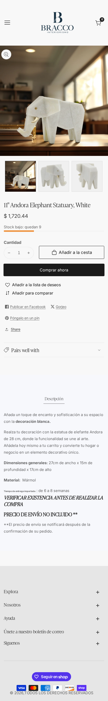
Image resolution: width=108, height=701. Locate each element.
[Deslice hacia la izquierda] (7, 176)
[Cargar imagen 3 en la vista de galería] (87, 176)
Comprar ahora (54, 269)
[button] (54, 350)
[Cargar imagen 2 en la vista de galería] (53, 176)
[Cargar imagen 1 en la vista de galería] (20, 176)
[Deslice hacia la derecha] (100, 176)
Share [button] (15, 329)
